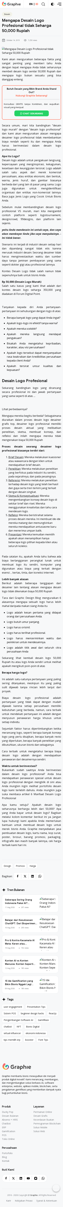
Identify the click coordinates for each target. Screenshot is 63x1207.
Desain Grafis (40, 1115)
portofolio (45, 786)
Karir (8, 1200)
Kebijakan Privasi (23, 1200)
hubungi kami (17, 821)
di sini (50, 782)
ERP (4, 1127)
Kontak (5, 1160)
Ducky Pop (7, 1112)
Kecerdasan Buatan (43, 1119)
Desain (7, 14)
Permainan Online (42, 1112)
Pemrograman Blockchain (47, 1123)
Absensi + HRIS (10, 1119)
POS (4, 1135)
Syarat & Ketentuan (46, 1200)
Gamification (8, 1131)
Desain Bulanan (10, 1115)
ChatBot (6, 1123)
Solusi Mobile (40, 1127)
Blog (4, 1157)
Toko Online (8, 1139)
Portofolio (7, 1153)
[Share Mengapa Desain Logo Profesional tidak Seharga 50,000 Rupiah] (17, 876)
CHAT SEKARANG (32, 113)
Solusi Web (39, 1131)
